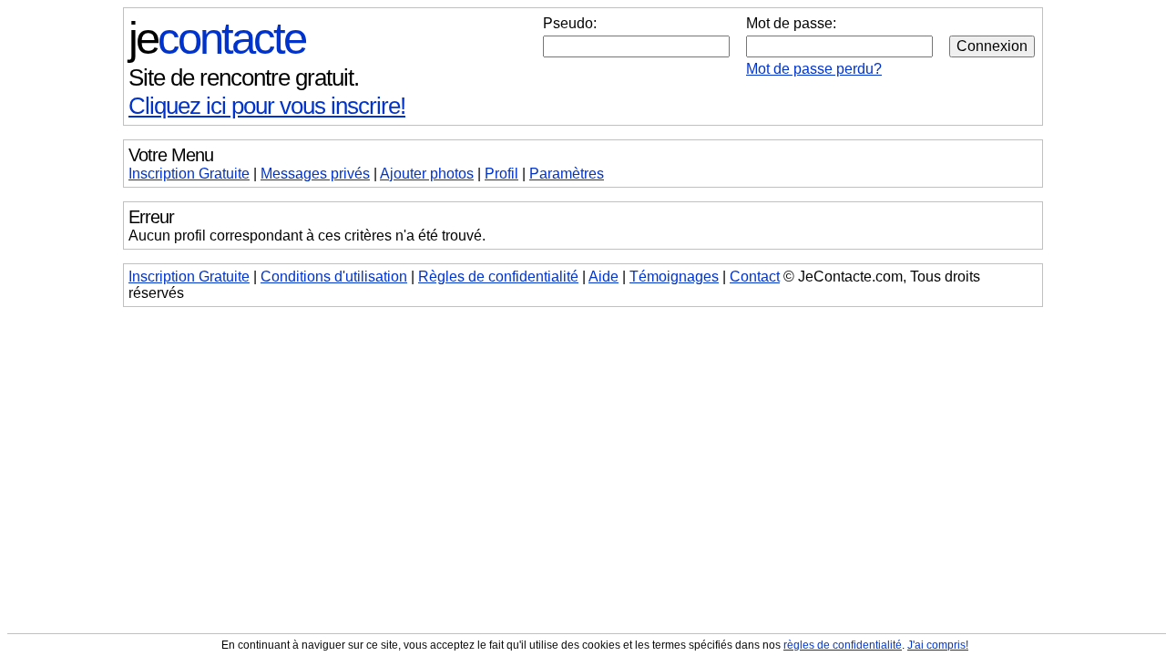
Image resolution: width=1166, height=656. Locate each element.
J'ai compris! (937, 645)
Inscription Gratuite (189, 173)
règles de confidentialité (842, 645)
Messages (315, 173)
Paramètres (566, 173)
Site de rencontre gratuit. (243, 77)
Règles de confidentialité (498, 276)
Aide (603, 276)
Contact (755, 276)
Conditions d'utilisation (334, 276)
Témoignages (674, 276)
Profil (501, 173)
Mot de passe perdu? (814, 69)
